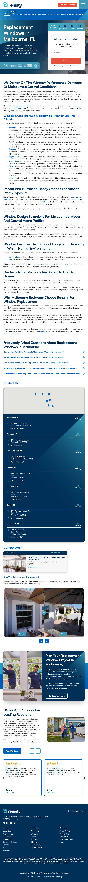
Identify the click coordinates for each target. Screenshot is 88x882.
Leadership (7, 839)
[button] (42, 394)
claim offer (31, 567)
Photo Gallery (65, 831)
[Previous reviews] (32, 751)
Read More (77, 783)
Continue (66, 61)
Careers (5, 845)
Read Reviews (12, 751)
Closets (34, 842)
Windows (34, 834)
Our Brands (7, 837)
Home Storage (36, 847)
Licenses (63, 842)
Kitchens (34, 839)
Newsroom (7, 850)
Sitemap (59, 877)
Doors (33, 837)
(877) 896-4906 (11, 819)
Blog (4, 847)
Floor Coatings (36, 845)
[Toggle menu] (83, 4)
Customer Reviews (10, 842)
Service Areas (8, 834)
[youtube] (11, 823)
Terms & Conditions (72, 66)
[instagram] (7, 823)
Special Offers (65, 834)
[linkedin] (15, 823)
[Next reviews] (38, 751)
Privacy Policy (58, 66)
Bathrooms (35, 831)
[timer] (66, 27)
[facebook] (4, 823)
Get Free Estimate (67, 5)
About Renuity (8, 831)
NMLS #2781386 (66, 839)
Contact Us (64, 837)
